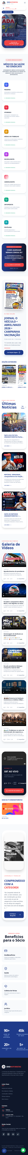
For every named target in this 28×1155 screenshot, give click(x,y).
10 (8, 739)
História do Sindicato (7, 1088)
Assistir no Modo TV (15, 790)
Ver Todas (22, 407)
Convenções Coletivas (7, 1093)
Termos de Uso (18, 1150)
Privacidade (9, 1150)
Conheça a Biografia (13, 914)
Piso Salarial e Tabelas (7, 1091)
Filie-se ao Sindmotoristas (14, 43)
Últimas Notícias (6, 1096)
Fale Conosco (5, 1099)
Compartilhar (21, 578)
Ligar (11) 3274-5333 (14, 264)
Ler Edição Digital (12, 352)
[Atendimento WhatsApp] (23, 1150)
